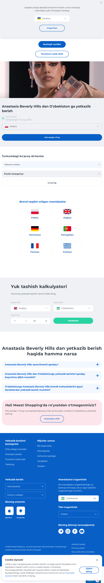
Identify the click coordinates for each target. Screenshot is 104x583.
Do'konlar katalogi (46, 456)
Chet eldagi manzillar (16, 449)
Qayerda (15, 302)
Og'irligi (15, 315)
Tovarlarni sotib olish (52, 54)
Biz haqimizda (44, 446)
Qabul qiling (89, 570)
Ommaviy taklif (78, 548)
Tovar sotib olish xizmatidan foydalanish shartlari (83, 553)
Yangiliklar (42, 461)
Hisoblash (73, 320)
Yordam (41, 466)
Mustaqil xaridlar (52, 44)
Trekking (9, 464)
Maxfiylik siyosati (78, 544)
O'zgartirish (52, 28)
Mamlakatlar (43, 451)
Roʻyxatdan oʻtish (52, 419)
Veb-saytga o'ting (52, 137)
